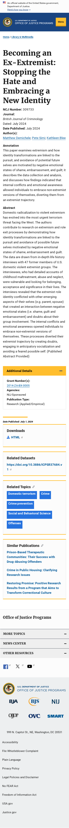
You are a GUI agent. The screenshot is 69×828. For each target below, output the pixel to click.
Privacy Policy (10, 768)
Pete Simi (38, 138)
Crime (45, 493)
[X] (19, 668)
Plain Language (11, 759)
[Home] (34, 22)
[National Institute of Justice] (55, 704)
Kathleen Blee (56, 138)
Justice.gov (9, 812)
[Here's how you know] (34, 6)
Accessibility (10, 742)
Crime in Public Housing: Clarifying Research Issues (32, 572)
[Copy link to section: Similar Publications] (41, 545)
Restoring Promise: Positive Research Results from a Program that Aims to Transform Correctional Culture (34, 588)
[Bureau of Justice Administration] (13, 704)
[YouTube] (31, 668)
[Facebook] (7, 668)
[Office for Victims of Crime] (34, 718)
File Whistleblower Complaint (20, 751)
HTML (16, 437)
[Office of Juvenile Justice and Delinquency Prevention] (13, 719)
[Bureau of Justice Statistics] (34, 706)
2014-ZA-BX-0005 (18, 385)
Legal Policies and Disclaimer (20, 777)
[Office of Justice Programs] (7, 22)
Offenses (14, 523)
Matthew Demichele (17, 138)
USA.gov (7, 803)
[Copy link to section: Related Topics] (33, 486)
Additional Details (19, 371)
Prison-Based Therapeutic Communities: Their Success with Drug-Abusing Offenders (31, 556)
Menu (61, 21)
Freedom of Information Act (19, 794)
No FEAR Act (10, 786)
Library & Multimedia (22, 37)
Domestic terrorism (22, 493)
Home (6, 37)
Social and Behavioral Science (29, 513)
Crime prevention (20, 503)
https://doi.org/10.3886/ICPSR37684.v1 (34, 467)
